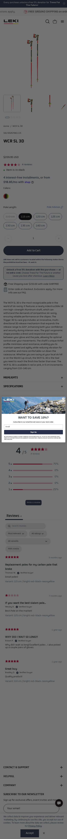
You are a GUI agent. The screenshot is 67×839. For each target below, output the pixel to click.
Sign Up (33, 432)
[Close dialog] (63, 398)
